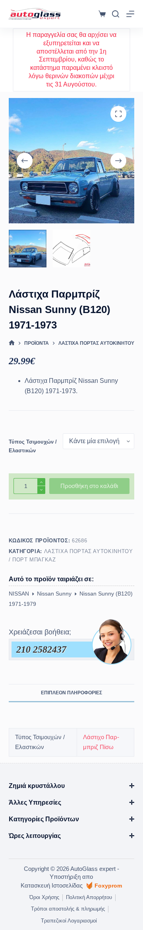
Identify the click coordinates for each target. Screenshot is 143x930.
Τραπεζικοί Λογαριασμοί (69, 921)
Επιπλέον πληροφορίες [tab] (71, 693)
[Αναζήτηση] (115, 13)
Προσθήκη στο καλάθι (89, 485)
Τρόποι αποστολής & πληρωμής (68, 909)
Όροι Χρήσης (44, 897)
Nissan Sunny (54, 593)
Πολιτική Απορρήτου (89, 897)
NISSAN (19, 593)
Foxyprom (108, 885)
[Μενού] (130, 14)
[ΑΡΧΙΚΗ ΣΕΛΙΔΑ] (12, 343)
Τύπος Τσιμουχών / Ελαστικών (33, 446)
